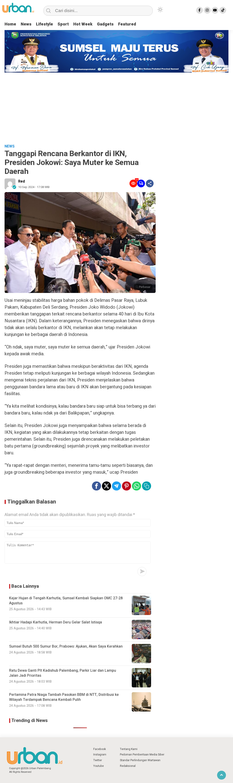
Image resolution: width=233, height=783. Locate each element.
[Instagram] (207, 10)
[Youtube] (215, 10)
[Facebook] (199, 10)
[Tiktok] (222, 10)
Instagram (99, 754)
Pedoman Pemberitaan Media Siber (142, 754)
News (26, 24)
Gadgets (105, 24)
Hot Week (82, 24)
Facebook (99, 749)
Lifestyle (44, 24)
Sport (63, 24)
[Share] (150, 183)
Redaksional (128, 766)
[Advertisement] (116, 107)
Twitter (97, 760)
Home (10, 24)
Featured (127, 24)
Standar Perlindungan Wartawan (140, 760)
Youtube (98, 766)
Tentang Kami (128, 749)
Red (21, 181)
